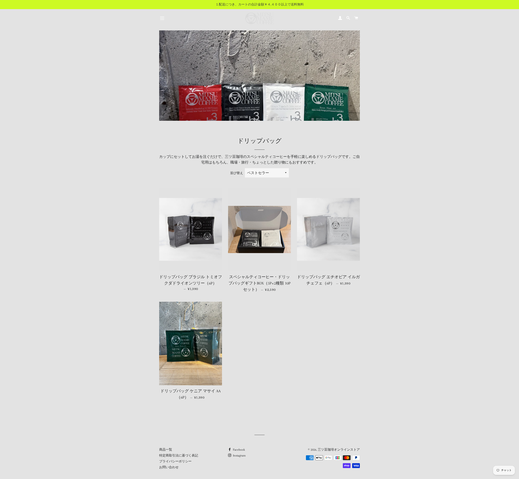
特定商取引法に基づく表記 (178, 455)
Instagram (239, 455)
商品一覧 (165, 449)
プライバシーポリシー (175, 461)
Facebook (238, 449)
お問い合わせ (169, 467)
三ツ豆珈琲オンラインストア (339, 449)
